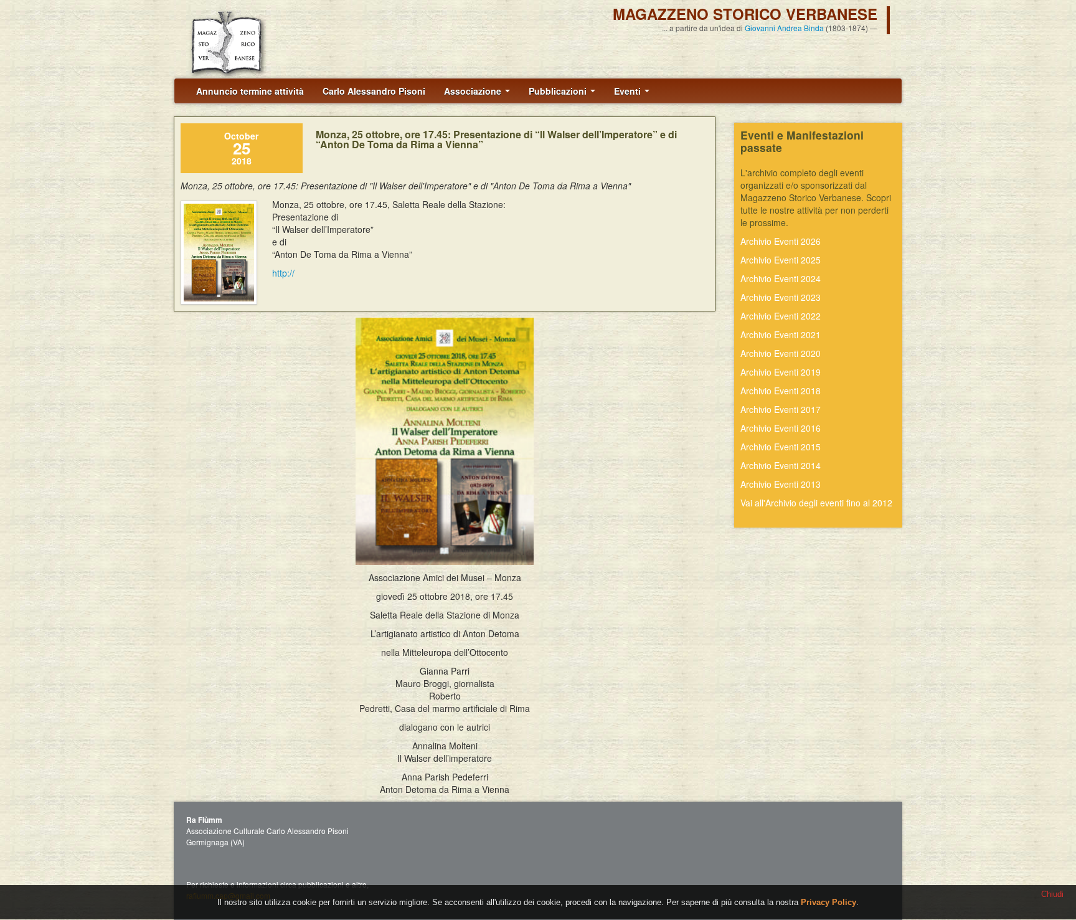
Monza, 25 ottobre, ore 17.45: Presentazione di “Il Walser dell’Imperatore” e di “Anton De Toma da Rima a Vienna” (496, 139)
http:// (283, 273)
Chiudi (1052, 894)
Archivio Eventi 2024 (780, 278)
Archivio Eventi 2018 (780, 390)
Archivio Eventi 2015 (780, 446)
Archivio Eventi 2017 (780, 409)
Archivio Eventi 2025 (780, 260)
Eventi (628, 91)
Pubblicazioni (559, 91)
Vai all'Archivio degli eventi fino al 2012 (816, 502)
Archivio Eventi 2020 (780, 353)
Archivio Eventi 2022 (780, 316)
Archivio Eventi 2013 (780, 484)
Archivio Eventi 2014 (780, 465)
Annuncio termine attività (250, 91)
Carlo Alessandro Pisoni (374, 91)
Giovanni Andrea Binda (784, 27)
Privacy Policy (828, 902)
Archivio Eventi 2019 (780, 372)
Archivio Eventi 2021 (780, 334)
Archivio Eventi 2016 (780, 428)
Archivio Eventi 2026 (780, 241)
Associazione (474, 91)
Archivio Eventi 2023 (780, 297)
